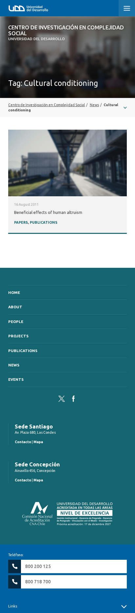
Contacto (23, 442)
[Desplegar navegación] (67, 107)
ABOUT (15, 307)
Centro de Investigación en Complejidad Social (66, 32)
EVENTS (16, 379)
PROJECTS (18, 336)
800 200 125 (38, 566)
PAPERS (21, 222)
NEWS (13, 365)
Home (14, 292)
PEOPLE (15, 321)
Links (12, 606)
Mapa (38, 442)
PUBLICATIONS (43, 222)
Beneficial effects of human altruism (48, 212)
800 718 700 (38, 581)
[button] (127, 8)
